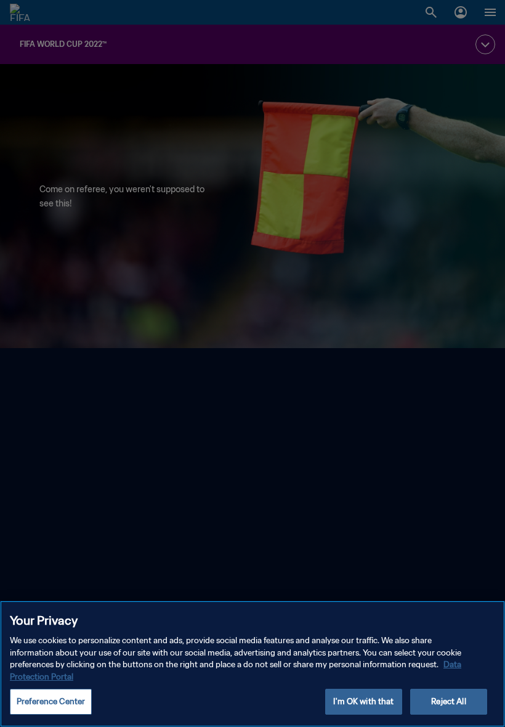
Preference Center (51, 701)
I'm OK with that (363, 701)
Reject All (448, 701)
